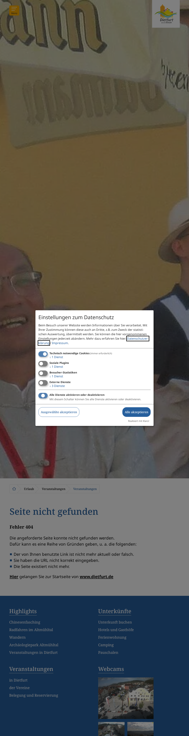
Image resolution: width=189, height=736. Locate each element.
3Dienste (57, 386)
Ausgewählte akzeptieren (59, 412)
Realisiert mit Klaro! (138, 421)
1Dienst (56, 357)
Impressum (60, 343)
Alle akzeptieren (136, 412)
